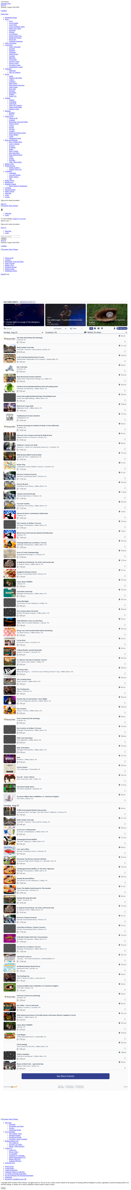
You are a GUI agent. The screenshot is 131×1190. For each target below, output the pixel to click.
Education (12, 30)
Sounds (11, 158)
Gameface (12, 81)
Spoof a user (5, 221)
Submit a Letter (14, 109)
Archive (11, 1128)
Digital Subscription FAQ (17, 1157)
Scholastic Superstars (16, 41)
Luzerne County (14, 61)
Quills (11, 157)
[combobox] (60, 328)
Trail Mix (12, 160)
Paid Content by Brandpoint (18, 186)
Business (8, 111)
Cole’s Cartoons (14, 144)
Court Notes (13, 25)
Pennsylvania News (15, 36)
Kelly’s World (13, 151)
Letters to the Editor (15, 107)
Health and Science (15, 38)
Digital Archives (14, 168)
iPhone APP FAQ (14, 1159)
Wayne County (14, 63)
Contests (12, 131)
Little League (13, 87)
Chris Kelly (12, 103)
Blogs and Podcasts (11, 140)
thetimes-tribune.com (11, 1141)
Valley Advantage (10, 43)
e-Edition (8, 188)
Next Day (60, 1086)
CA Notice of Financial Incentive (15, 1174)
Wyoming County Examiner (18, 1139)
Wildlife (11, 94)
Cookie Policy (9, 1168)
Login (7, 195)
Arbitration (8, 1177)
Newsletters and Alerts (16, 1126)
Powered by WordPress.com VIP (15, 1179)
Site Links (8, 1122)
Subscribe (8, 193)
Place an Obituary (15, 72)
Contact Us (16, 219)
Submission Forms (11, 17)
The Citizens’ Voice (15, 1133)
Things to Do (9, 116)
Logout (7, 197)
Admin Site (61, 1087)
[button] (65, 2)
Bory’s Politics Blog (15, 142)
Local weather (13, 23)
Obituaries (8, 69)
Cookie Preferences (11, 1170)
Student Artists (9, 269)
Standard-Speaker (14, 1135)
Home (3, 274)
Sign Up (3, 204)
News (7, 19)
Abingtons (12, 52)
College (11, 80)
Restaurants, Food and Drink (18, 122)
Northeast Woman (11, 267)
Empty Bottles (13, 135)
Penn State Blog (14, 153)
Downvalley (13, 60)
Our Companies (10, 1132)
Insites (11, 149)
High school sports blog (16, 85)
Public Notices (13, 177)
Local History (13, 34)
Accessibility (13, 1154)
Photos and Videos (15, 28)
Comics (11, 125)
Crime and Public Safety (17, 27)
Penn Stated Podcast (15, 155)
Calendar (12, 120)
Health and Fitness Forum (17, 133)
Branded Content (10, 184)
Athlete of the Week (15, 78)
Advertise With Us (28, 302)
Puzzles (11, 127)
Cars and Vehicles (15, 175)
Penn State (12, 89)
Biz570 (11, 114)
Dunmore (12, 50)
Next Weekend (80, 1086)
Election (11, 32)
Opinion (7, 98)
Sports (7, 74)
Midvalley (12, 58)
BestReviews (9, 182)
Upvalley (12, 56)
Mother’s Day (9, 164)
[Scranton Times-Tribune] (9, 206)
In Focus (12, 146)
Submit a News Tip (15, 169)
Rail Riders (12, 92)
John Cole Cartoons (15, 105)
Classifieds (8, 171)
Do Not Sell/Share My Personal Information (19, 1175)
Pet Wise (12, 129)
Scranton (12, 49)
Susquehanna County (16, 67)
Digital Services (10, 166)
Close (3, 1188)
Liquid (11, 136)
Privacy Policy (70, 1087)
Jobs (10, 178)
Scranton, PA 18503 (15, 1144)
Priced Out (12, 39)
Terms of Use (80, 1087)
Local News (9, 45)
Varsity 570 (12, 96)
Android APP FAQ (15, 1161)
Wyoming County (15, 65)
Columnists (12, 102)
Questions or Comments (17, 1155)
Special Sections (10, 189)
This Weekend (69, 1086)
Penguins (12, 91)
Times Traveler (14, 124)
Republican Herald (15, 1137)
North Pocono (13, 54)
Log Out (22, 219)
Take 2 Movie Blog (15, 162)
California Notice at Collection (15, 1172)
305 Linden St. (14, 1143)
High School (13, 83)
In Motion (12, 147)
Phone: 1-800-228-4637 (16, 1146)
